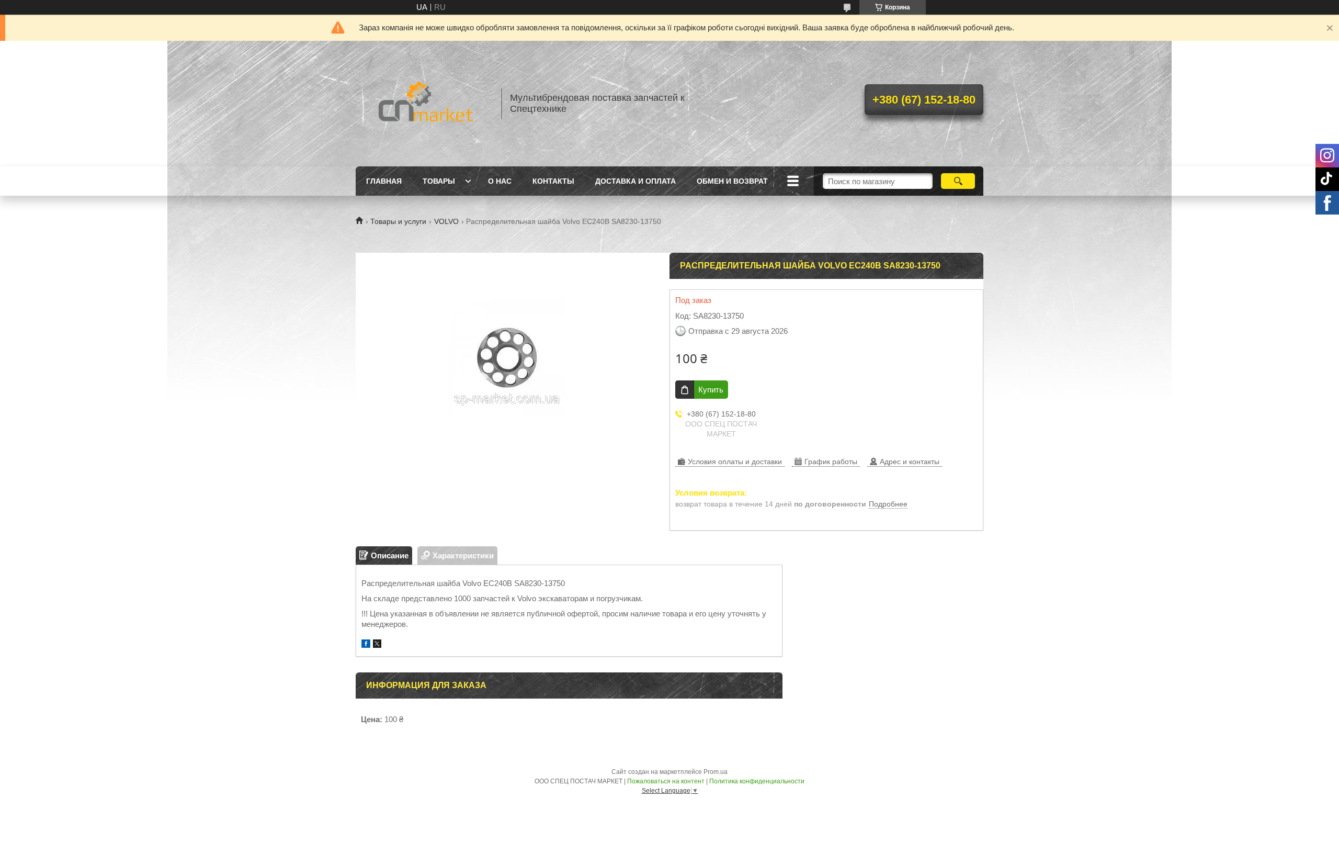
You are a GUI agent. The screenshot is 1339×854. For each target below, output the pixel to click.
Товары (439, 181)
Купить (710, 389)
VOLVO (446, 221)
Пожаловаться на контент (666, 781)
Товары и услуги (398, 221)
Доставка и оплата (635, 181)
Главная (384, 181)
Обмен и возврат (732, 181)
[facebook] (365, 644)
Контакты (553, 181)
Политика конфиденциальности (756, 781)
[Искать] (958, 181)
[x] (377, 644)
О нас (500, 181)
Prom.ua (715, 772)
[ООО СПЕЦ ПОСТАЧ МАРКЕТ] (424, 104)
